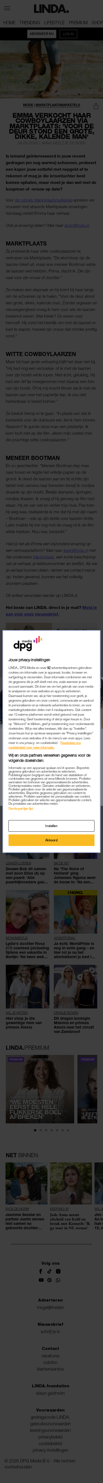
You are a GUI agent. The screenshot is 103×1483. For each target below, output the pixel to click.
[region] (51, 741)
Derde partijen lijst (21, 808)
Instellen (51, 826)
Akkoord (51, 840)
